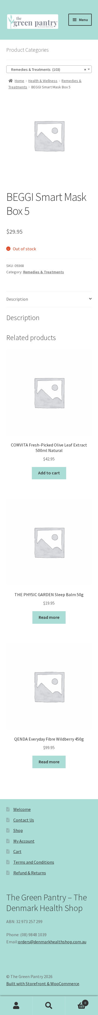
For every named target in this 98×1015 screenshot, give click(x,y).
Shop (18, 830)
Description (17, 299)
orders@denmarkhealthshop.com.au (52, 941)
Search (49, 1005)
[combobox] (49, 69)
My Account (24, 841)
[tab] (49, 299)
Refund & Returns (29, 872)
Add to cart (49, 472)
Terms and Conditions (33, 862)
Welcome (22, 809)
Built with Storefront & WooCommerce (42, 983)
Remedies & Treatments (43, 271)
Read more (49, 617)
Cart (17, 851)
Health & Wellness (42, 80)
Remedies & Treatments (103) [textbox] (47, 69)
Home (19, 80)
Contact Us (23, 820)
